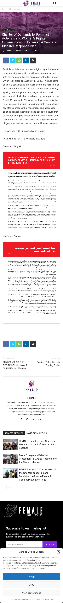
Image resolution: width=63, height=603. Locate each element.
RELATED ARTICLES (14, 433)
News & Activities (16, 9)
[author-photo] (31, 394)
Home (4, 9)
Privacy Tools (48, 599)
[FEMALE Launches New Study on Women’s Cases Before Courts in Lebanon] (10, 444)
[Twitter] (13, 60)
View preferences (31, 592)
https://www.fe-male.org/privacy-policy (25, 599)
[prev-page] (5, 487)
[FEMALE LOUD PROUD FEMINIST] (32, 3)
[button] (58, 551)
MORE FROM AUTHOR (37, 433)
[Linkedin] (26, 60)
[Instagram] (28, 419)
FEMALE (8, 51)
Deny (31, 584)
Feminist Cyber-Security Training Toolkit (48, 364)
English (41, 131)
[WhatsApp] (19, 60)
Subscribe (50, 544)
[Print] (33, 60)
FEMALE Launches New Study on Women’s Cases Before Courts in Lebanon (37, 444)
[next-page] (9, 487)
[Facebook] (6, 60)
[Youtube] (40, 419)
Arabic (41, 138)
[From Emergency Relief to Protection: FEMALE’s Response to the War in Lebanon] (10, 459)
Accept (31, 576)
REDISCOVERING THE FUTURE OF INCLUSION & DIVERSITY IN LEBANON (15, 365)
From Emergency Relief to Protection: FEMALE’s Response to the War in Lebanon (38, 459)
